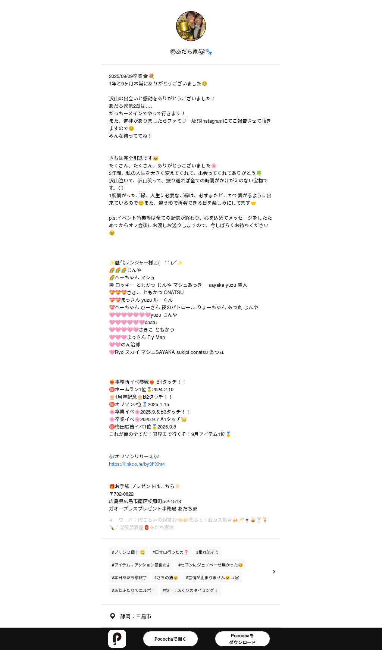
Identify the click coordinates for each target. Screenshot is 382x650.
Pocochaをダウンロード (242, 639)
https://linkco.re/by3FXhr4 (137, 463)
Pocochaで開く (170, 638)
